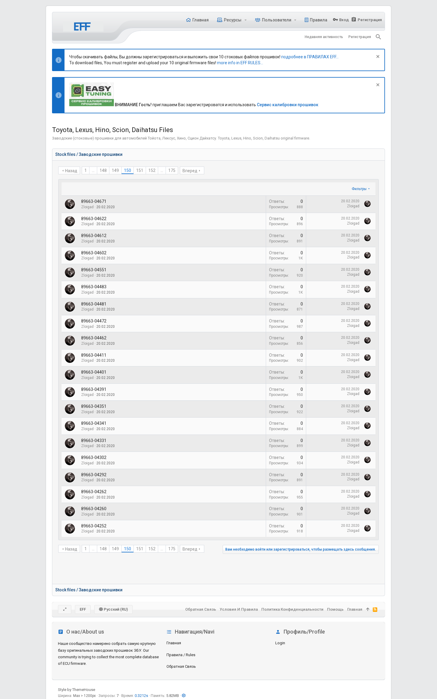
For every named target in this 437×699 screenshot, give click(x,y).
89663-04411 (93, 355)
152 (151, 170)
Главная (173, 643)
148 (103, 170)
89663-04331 (93, 440)
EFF (83, 609)
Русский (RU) (115, 609)
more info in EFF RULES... (240, 62)
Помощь (335, 609)
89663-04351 (93, 406)
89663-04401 (93, 372)
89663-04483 (93, 286)
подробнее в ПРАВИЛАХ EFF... (310, 56)
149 (115, 170)
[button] (245, 20)
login (280, 643)
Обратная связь (181, 666)
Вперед (190, 170)
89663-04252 (93, 526)
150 (127, 170)
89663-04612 (93, 235)
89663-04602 (93, 252)
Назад (71, 170)
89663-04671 (93, 201)
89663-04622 (93, 218)
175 (171, 170)
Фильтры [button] (359, 189)
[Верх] (367, 609)
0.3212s (141, 695)
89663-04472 (93, 321)
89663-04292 (93, 474)
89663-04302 (93, 457)
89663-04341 (93, 423)
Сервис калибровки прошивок (287, 104)
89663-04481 (93, 304)
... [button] (93, 170)
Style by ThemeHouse (76, 689)
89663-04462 (93, 338)
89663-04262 (93, 491)
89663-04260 (93, 508)
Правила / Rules (180, 655)
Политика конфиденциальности (292, 609)
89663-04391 (93, 389)
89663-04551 (93, 269)
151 (139, 170)
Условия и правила (239, 609)
